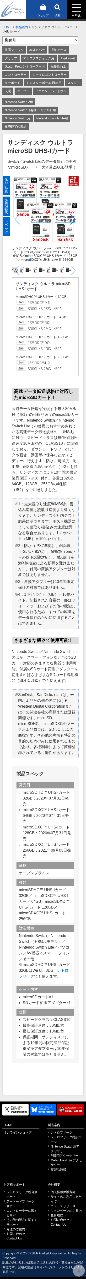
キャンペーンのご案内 (66, 1210)
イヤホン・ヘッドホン (50, 91)
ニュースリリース (63, 1206)
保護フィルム (14, 50)
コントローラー (16, 74)
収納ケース (58, 50)
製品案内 (22, 27)
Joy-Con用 (67, 58)
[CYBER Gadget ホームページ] (13, 9)
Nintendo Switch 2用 (19, 102)
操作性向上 (58, 66)
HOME (7, 27)
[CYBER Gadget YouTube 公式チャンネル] (70, 1109)
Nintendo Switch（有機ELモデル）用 (30, 110)
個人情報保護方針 (63, 1192)
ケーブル (23, 91)
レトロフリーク (61, 1132)
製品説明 (6, 206)
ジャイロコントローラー (49, 74)
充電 (8, 91)
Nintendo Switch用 (17, 118)
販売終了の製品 (16, 126)
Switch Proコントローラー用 (25, 66)
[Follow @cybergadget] (15, 1109)
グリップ (11, 58)
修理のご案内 (15, 1229)
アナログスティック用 (38, 58)
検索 (57, 15)
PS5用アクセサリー (64, 1155)
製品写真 (6, 185)
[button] (73, 219)
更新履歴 (57, 1215)
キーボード (12, 83)
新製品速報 (58, 1169)
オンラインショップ (18, 1132)
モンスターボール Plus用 (43, 83)
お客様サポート (14, 1184)
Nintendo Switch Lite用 (52, 118)
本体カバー (37, 50)
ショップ (43, 15)
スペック (6, 226)
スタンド (73, 83)
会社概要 (54, 1184)
